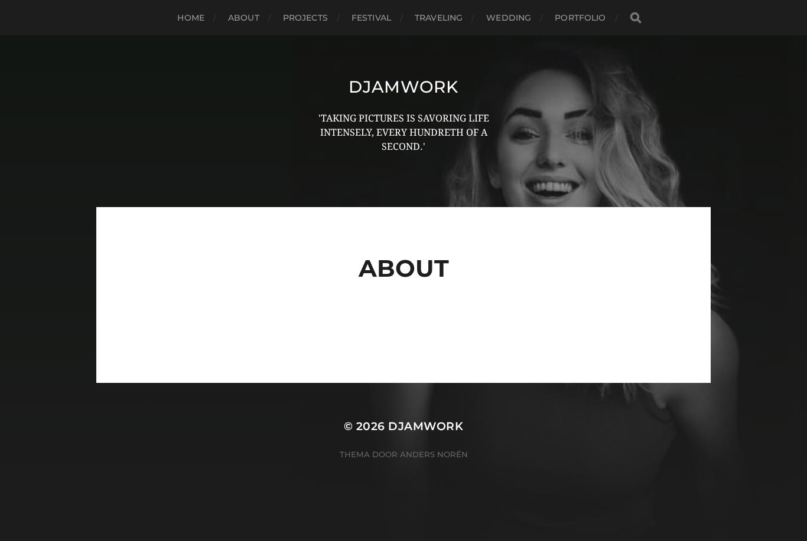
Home (190, 17)
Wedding (508, 17)
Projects (305, 17)
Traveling (439, 17)
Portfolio (580, 17)
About (243, 17)
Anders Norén (434, 454)
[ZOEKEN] (636, 18)
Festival (371, 17)
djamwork (403, 87)
